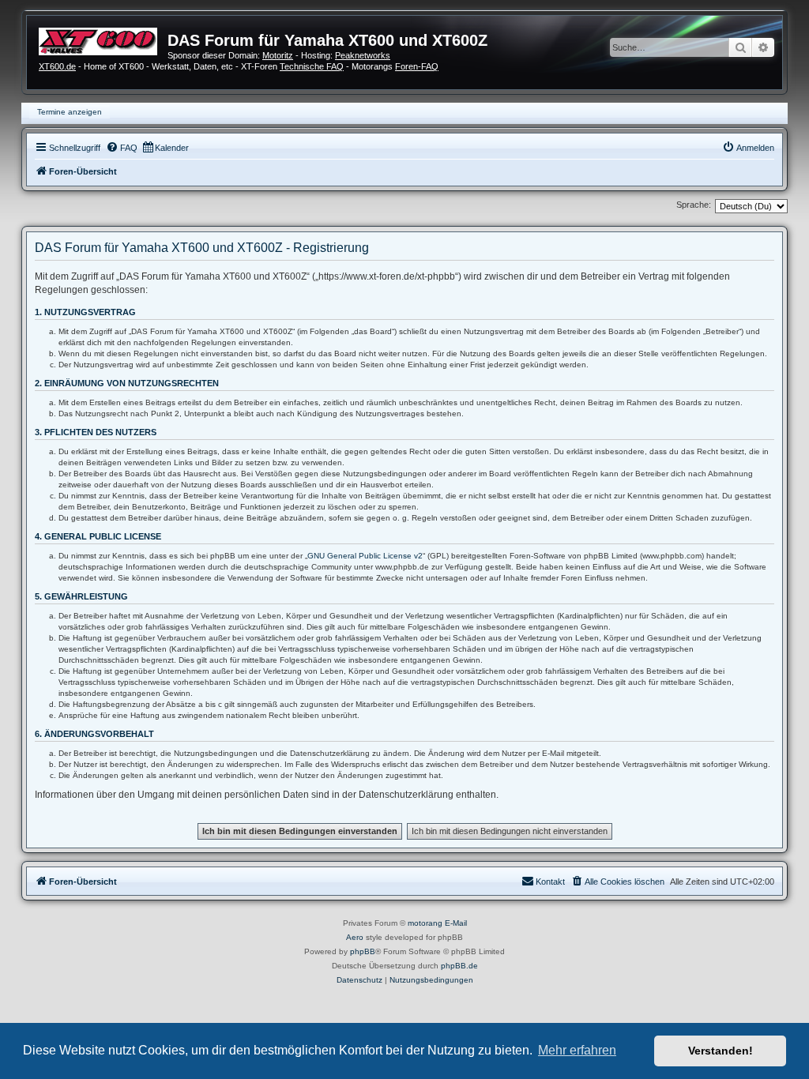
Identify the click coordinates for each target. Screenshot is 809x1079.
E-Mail (456, 923)
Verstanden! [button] (720, 1050)
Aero (354, 937)
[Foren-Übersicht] (103, 39)
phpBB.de (459, 965)
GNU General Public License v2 (365, 555)
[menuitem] (121, 147)
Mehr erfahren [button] (577, 1050)
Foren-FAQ (416, 66)
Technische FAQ (312, 66)
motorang (425, 923)
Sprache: (693, 204)
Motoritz (277, 55)
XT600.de (57, 66)
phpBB (362, 951)
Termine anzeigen (69, 111)
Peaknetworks (362, 55)
